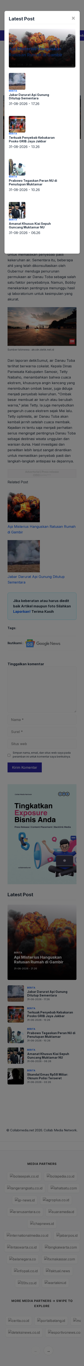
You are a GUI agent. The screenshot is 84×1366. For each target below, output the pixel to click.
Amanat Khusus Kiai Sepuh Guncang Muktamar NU (30, 225)
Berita (13, 43)
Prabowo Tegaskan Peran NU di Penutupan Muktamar (33, 182)
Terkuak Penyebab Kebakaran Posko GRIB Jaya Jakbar (32, 139)
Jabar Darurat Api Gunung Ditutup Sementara (29, 96)
